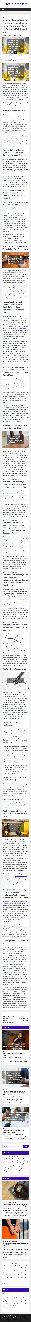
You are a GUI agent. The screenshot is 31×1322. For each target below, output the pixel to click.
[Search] (28, 9)
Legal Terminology (7, 35)
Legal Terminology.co (15, 4)
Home (4, 17)
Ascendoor (22, 1318)
